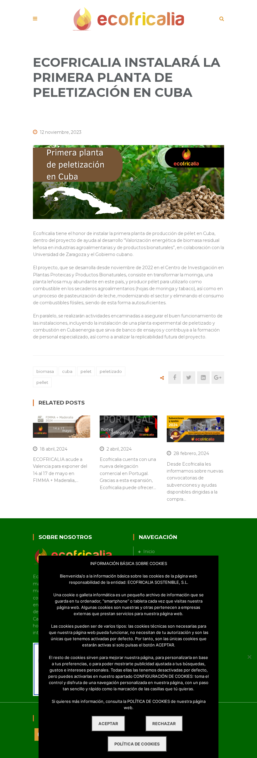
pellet (42, 382)
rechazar (164, 723)
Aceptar (108, 723)
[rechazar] (249, 657)
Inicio (149, 551)
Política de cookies (137, 743)
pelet (86, 371)
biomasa (45, 371)
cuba (67, 371)
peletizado (111, 371)
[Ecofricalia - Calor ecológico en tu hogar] (128, 18)
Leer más (59, 430)
